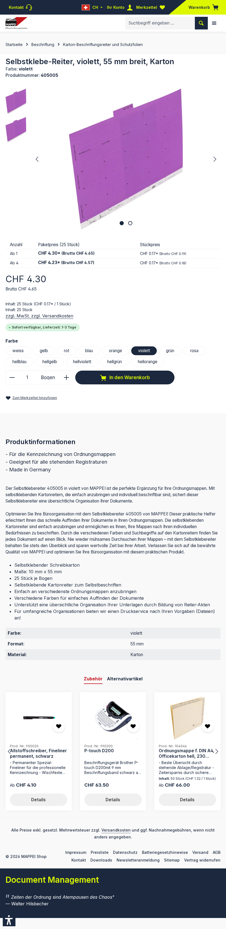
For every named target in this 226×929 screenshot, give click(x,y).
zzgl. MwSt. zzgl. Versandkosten (39, 316)
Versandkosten (116, 830)
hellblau (19, 361)
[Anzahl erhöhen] (66, 377)
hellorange (147, 361)
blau (89, 350)
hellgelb (49, 361)
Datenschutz (125, 852)
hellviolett (82, 361)
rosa (194, 350)
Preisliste (100, 852)
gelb (44, 350)
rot (66, 350)
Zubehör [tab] (93, 678)
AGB (216, 852)
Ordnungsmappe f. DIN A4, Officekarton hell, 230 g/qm (186, 753)
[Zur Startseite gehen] (16, 23)
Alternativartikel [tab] (124, 678)
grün (170, 350)
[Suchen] (201, 23)
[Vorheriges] (37, 159)
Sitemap (172, 860)
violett (144, 350)
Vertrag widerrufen (202, 860)
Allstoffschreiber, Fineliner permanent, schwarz (38, 753)
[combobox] (160, 23)
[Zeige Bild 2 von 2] (130, 223)
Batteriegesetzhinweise (165, 852)
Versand (200, 852)
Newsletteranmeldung (138, 860)
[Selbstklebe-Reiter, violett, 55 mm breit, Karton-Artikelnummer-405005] (126, 159)
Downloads (101, 860)
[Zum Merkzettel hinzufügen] (59, 726)
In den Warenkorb (129, 377)
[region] (113, 159)
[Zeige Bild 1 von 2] (122, 223)
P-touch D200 (99, 750)
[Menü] (214, 23)
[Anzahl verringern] (12, 377)
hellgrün (114, 361)
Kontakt (78, 860)
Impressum (75, 852)
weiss (18, 350)
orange (115, 350)
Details (38, 799)
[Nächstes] (214, 159)
